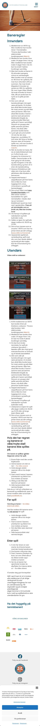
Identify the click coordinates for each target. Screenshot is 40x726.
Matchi (26, 56)
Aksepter (20, 707)
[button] (37, 688)
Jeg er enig (20, 272)
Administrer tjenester (19, 702)
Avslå (20, 713)
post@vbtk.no (16, 496)
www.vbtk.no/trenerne (20, 233)
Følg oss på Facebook (20, 660)
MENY (36, 7)
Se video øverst (22, 466)
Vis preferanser (20, 719)
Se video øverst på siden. (18, 505)
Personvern (15, 723)
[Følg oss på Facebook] (20, 656)
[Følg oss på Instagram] (20, 679)
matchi (14, 148)
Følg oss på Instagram (20, 683)
